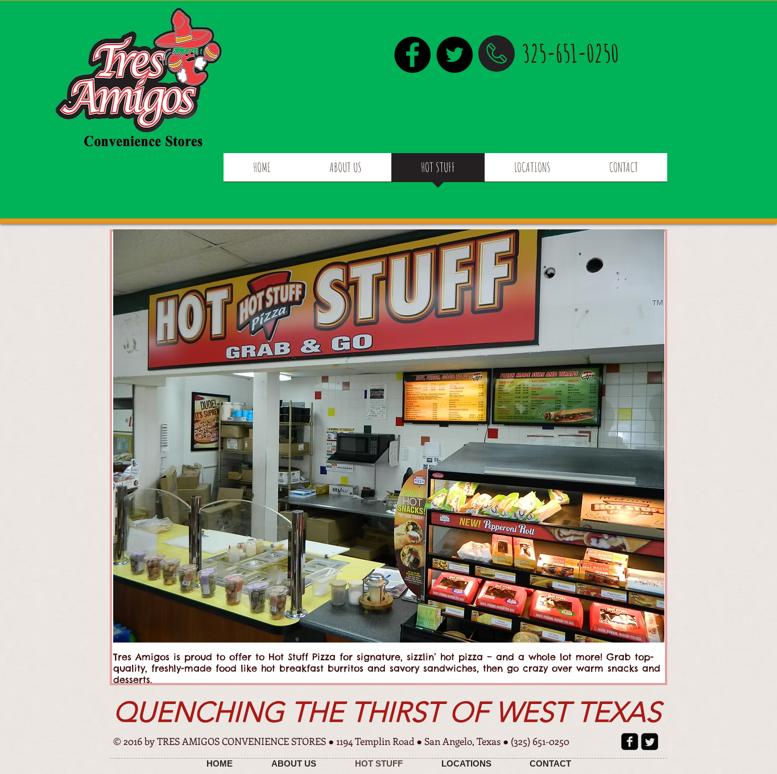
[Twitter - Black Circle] (454, 54)
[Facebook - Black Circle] (412, 54)
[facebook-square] (629, 741)
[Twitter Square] (649, 741)
